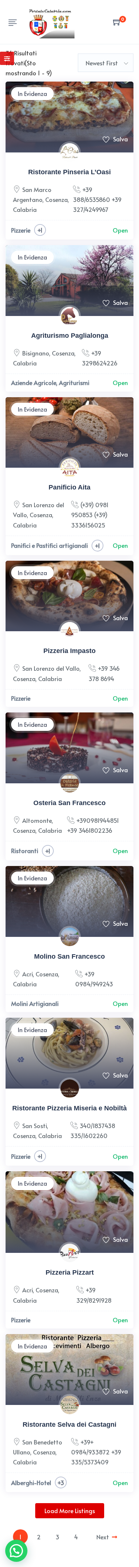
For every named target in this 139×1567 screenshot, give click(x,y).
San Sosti (34, 1125)
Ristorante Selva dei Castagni (69, 1424)
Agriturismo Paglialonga (69, 335)
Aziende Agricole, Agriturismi (50, 382)
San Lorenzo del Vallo (50, 668)
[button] (16, 1551)
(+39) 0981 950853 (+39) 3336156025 (90, 515)
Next (102, 1537)
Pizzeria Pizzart (70, 1272)
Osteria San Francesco (69, 803)
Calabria (25, 209)
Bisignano (35, 353)
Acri (27, 974)
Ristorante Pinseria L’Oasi (69, 172)
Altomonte (37, 820)
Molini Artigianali (35, 1003)
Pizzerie (20, 230)
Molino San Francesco (69, 956)
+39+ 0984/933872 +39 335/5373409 (96, 1452)
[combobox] (105, 63)
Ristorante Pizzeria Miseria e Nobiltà (69, 1108)
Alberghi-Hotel (31, 1482)
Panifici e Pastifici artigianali (49, 545)
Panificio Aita (69, 487)
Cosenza (56, 199)
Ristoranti (24, 850)
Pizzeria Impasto (69, 650)
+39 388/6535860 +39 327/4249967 (97, 199)
